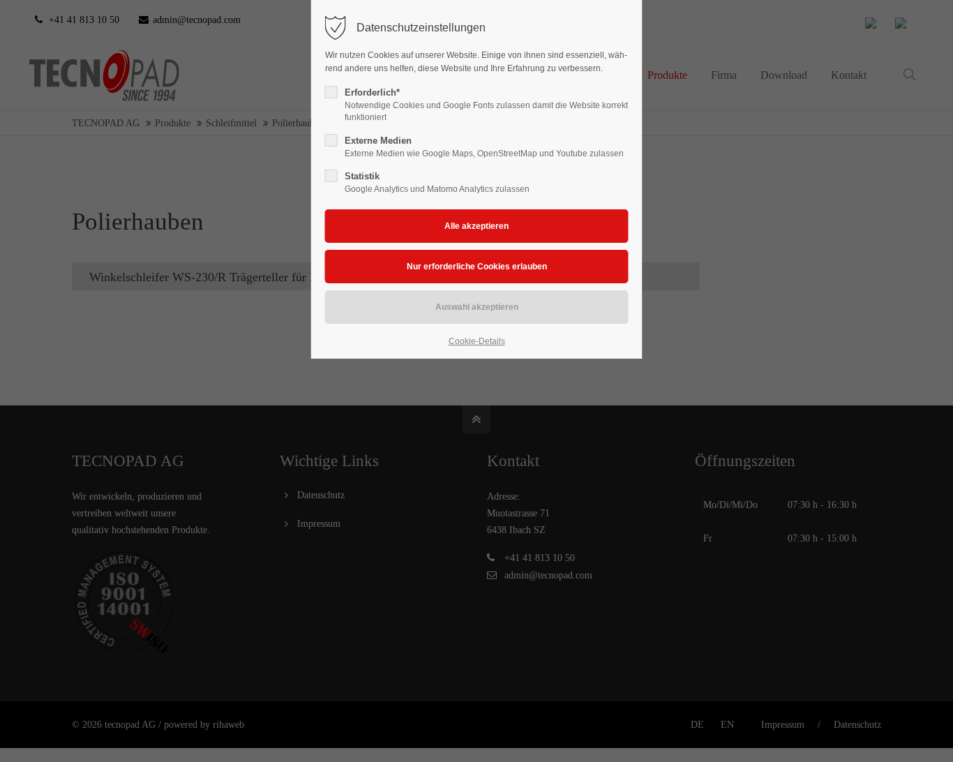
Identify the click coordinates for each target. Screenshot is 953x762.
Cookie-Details (477, 341)
